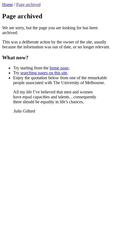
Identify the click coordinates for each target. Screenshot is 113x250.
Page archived (28, 4)
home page (59, 68)
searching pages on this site (43, 72)
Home (7, 4)
